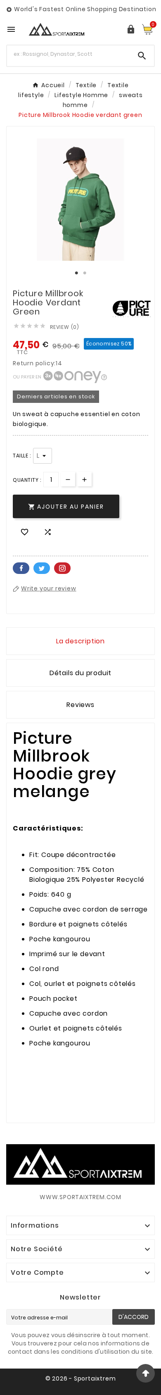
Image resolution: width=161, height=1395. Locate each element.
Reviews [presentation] (80, 704)
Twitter (41, 568)
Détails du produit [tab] (80, 673)
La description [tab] (80, 641)
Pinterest (62, 568)
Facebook (21, 568)
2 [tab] (84, 273)
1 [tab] (76, 273)
